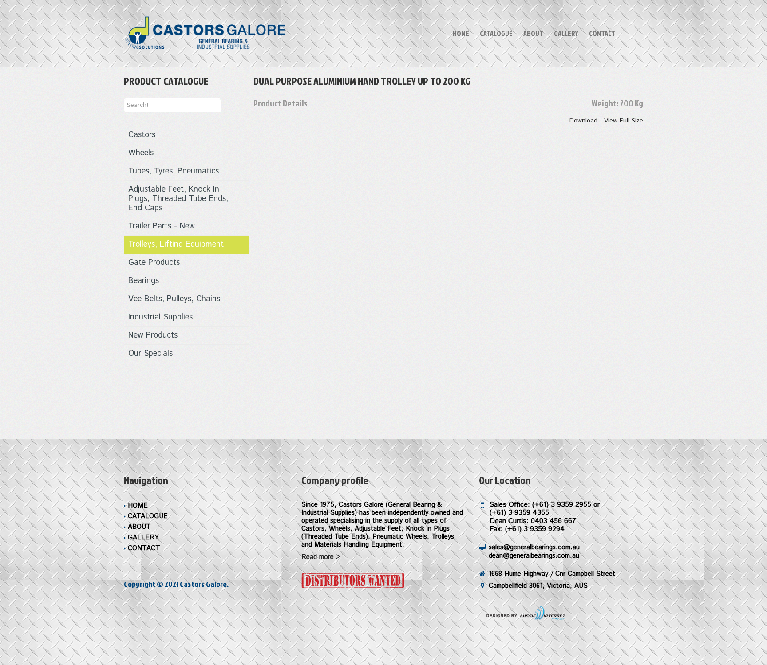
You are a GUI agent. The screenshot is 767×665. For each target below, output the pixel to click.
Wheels (141, 153)
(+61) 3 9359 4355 (519, 513)
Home (461, 33)
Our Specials (150, 353)
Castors (141, 135)
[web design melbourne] (523, 613)
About (533, 33)
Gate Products (154, 262)
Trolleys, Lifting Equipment (176, 244)
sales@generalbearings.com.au (534, 547)
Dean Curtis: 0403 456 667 (533, 521)
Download (583, 120)
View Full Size (623, 120)
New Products (153, 335)
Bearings (143, 281)
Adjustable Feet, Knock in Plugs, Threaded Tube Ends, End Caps (178, 199)
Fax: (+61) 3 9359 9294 (527, 529)
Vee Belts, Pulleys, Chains (174, 299)
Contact (602, 33)
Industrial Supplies (160, 317)
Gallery (566, 33)
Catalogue (496, 33)
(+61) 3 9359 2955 (561, 505)
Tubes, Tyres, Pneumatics (173, 171)
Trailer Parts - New (161, 226)
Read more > (320, 557)
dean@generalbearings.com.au (534, 555)
